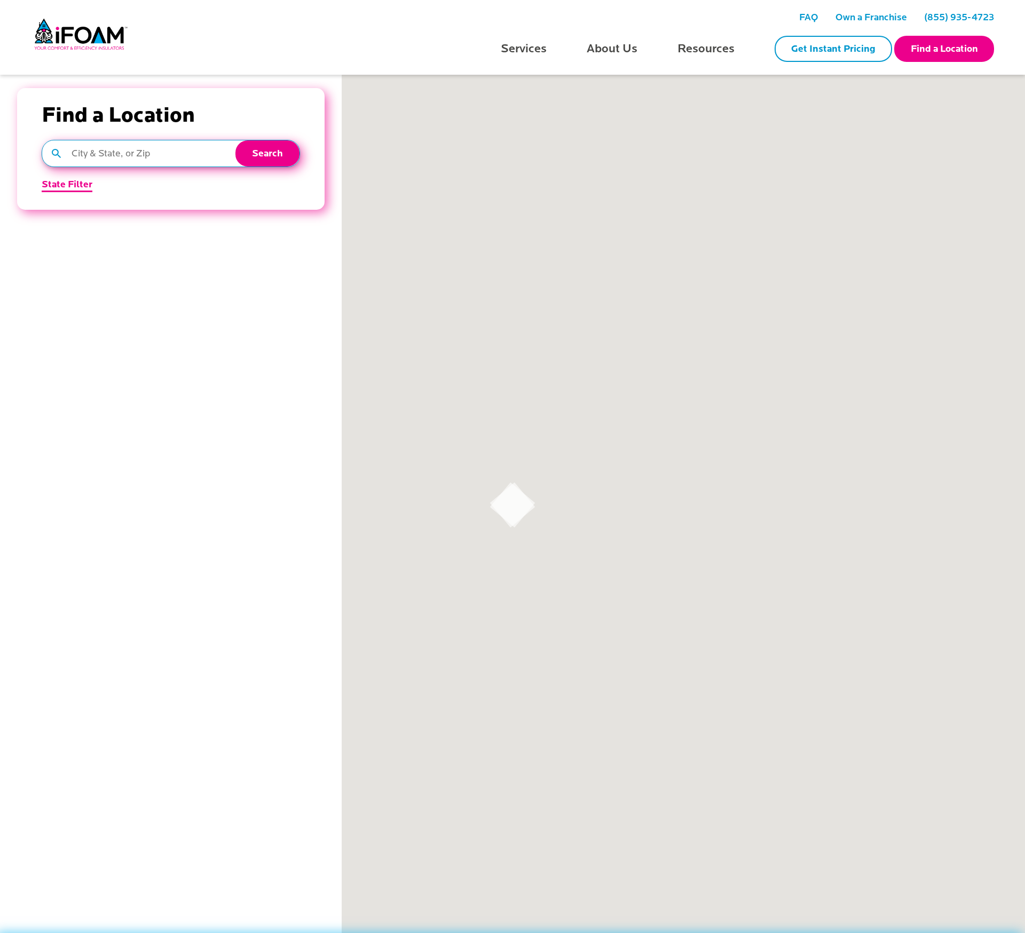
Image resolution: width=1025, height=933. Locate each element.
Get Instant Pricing (833, 48)
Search (267, 153)
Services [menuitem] (524, 49)
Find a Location (944, 48)
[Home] (81, 37)
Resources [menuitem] (706, 49)
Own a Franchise (871, 17)
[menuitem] (808, 17)
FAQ (808, 17)
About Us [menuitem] (612, 49)
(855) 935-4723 (959, 17)
